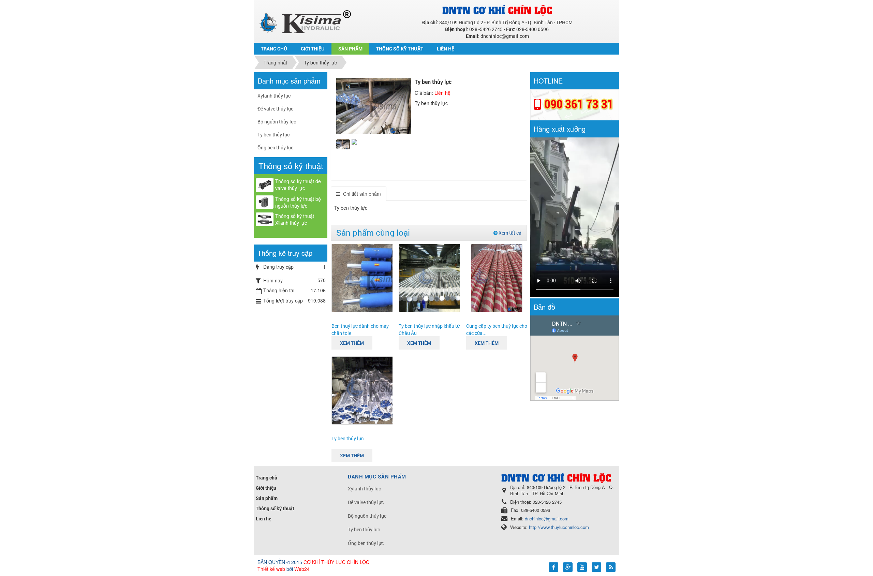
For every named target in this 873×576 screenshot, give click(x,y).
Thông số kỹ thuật (275, 508)
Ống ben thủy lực (275, 147)
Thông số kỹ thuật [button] (399, 48)
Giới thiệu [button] (313, 48)
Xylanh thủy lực (274, 95)
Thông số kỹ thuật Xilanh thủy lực (294, 219)
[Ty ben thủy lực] (376, 389)
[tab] (358, 194)
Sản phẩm (267, 498)
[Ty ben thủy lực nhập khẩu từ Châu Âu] (444, 277)
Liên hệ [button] (445, 48)
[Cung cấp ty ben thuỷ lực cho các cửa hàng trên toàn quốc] (496, 277)
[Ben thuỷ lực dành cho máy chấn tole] (376, 277)
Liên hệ (263, 518)
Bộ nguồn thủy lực (276, 121)
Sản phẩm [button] (350, 48)
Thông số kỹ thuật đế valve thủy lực (298, 184)
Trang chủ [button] (274, 48)
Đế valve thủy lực (275, 108)
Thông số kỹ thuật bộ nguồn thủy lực (298, 202)
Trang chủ (266, 477)
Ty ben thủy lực (347, 438)
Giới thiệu (266, 488)
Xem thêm (352, 343)
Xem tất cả (509, 233)
